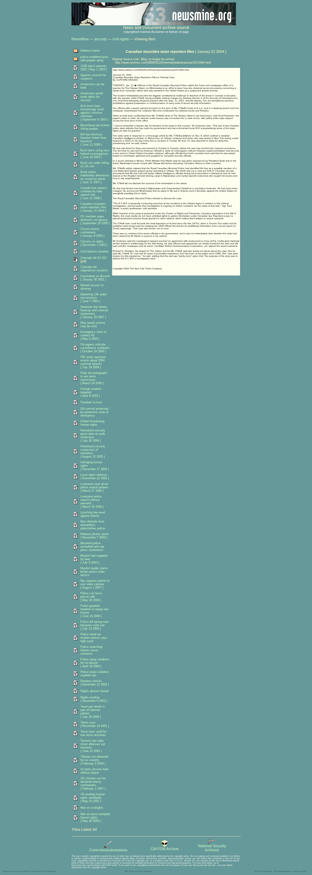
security (100, 39)
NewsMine (80, 39)
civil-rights (120, 39)
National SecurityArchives (212, 848)
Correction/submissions (108, 850)
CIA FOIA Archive (165, 849)
